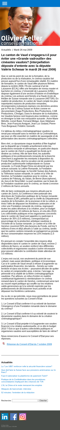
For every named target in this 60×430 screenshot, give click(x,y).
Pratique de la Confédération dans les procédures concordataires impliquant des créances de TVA (23, 380)
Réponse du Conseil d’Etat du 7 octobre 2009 (29, 344)
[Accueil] (22, 22)
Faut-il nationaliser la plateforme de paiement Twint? (24, 376)
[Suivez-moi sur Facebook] (5, 419)
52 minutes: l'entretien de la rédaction (17, 392)
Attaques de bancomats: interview (16, 389)
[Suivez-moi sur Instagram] (22, 419)
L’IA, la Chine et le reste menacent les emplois (21, 385)
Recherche (6, 400)
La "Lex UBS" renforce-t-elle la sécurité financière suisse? (26, 366)
